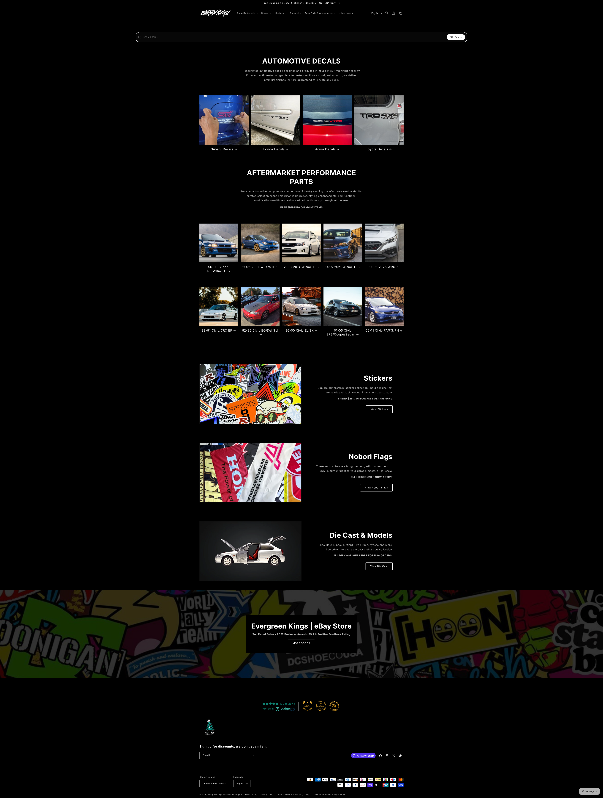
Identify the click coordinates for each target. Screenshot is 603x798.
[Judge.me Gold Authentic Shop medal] (307, 706)
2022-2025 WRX (382, 267)
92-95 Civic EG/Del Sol (260, 330)
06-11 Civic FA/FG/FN (382, 330)
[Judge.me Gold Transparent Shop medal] (321, 706)
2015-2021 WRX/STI (340, 267)
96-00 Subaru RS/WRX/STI (218, 269)
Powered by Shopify (232, 794)
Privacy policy (267, 794)
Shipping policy (302, 794)
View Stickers (379, 409)
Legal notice (339, 794)
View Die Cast (379, 566)
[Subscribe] (252, 755)
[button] (247, 13)
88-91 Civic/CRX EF (217, 330)
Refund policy (251, 794)
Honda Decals (274, 149)
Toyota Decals (377, 149)
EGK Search (456, 37)
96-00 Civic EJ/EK (299, 330)
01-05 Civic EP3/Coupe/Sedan (340, 332)
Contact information (322, 794)
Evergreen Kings (215, 794)
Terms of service (284, 794)
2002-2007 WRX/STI (258, 267)
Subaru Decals (222, 149)
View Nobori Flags (376, 487)
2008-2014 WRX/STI (299, 267)
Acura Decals (325, 149)
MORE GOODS (301, 643)
